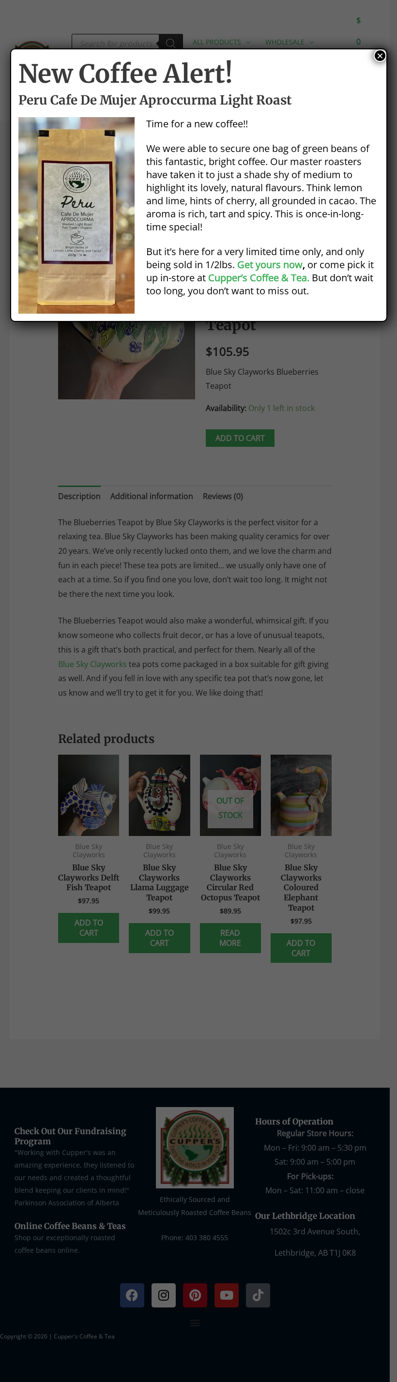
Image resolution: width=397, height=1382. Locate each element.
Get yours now (270, 264)
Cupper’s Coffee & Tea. (258, 277)
